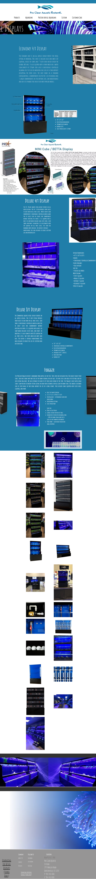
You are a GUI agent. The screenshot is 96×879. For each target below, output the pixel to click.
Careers (20, 862)
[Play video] (63, 439)
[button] (17, 17)
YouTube (30, 866)
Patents (20, 866)
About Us (20, 858)
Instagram (30, 862)
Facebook (30, 858)
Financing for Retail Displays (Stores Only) (6, 868)
